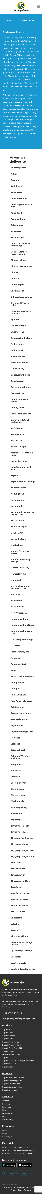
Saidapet (15, 744)
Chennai (16, 20)
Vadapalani (16, 918)
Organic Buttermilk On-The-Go (14, 1077)
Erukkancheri (18, 344)
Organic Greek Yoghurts (12, 1080)
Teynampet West (19, 832)
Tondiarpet (16, 887)
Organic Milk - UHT (10, 1064)
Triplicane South (19, 905)
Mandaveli (16, 580)
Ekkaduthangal (18, 326)
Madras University (20, 568)
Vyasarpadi (16, 957)
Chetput (15, 278)
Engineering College (21, 338)
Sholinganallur (18, 801)
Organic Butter (8, 1039)
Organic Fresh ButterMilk (12, 1048)
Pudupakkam (17, 682)
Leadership (6, 1107)
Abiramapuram (18, 168)
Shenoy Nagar (18, 795)
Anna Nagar (17, 192)
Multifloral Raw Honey (11, 1054)
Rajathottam (17, 707)
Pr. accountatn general (22, 676)
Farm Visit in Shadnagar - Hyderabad (17, 1153)
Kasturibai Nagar (19, 461)
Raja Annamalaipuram (22, 701)
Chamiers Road (18, 260)
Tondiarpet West (19, 899)
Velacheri (15, 924)
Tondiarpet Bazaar (20, 893)
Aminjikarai (17, 186)
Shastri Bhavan (18, 783)
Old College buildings (22, 639)
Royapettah (17, 725)
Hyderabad (33, 1187)
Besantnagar (17, 237)
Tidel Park (16, 862)
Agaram (15, 180)
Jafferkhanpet (18, 434)
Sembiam (16, 777)
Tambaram (16, 813)
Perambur (16, 658)
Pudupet (15, 688)
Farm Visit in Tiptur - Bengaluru (15, 1147)
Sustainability (7, 1119)
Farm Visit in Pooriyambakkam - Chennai (18, 1150)
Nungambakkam (19, 619)
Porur (13, 670)
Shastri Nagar (18, 789)
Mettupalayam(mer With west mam (20, 587)
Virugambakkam (19, 936)
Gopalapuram (17, 381)
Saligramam (17, 764)
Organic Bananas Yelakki (12, 1087)
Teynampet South (20, 826)
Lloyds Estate (18, 533)
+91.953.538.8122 (12, 1013)
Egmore (15, 320)
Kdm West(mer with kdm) (21, 468)
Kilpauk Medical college (23, 481)
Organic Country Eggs (11, 1084)
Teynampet (17, 820)
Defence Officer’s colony (20, 304)
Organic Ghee (7, 1032)
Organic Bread (8, 1051)
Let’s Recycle (7, 1136)
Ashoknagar (17, 225)
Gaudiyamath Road (20, 375)
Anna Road (16, 213)
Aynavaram (16, 231)
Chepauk (15, 272)
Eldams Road (17, 332)
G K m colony (17, 369)
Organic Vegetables (10, 1090)
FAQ (3, 1116)
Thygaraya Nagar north (22, 850)
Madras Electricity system (20, 552)
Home (8, 20)
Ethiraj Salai (17, 350)
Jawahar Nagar (18, 446)
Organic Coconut (9, 1057)
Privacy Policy (7, 1113)
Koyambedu (17, 506)
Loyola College (18, 539)
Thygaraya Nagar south (23, 856)
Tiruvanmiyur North (21, 881)
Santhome (16, 770)
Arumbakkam (18, 219)
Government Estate (21, 387)
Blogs (4, 1133)
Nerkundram (17, 607)
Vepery (14, 930)
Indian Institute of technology (20, 421)
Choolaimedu (17, 291)
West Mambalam (19, 963)
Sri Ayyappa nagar (20, 807)
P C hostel (16, 646)
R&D (4, 1110)
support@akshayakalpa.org (19, 1018)
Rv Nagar (15, 738)
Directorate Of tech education (21, 312)
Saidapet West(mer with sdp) (21, 757)
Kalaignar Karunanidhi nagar (22, 454)
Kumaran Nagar (19, 527)
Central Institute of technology (20, 244)
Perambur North (19, 664)
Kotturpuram (17, 500)
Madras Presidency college (20, 560)
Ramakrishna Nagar (21, 713)
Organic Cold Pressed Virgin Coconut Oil (18, 1060)
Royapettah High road (22, 731)
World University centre (23, 969)
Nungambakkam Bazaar (23, 625)
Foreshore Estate (19, 362)
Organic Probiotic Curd (11, 1045)
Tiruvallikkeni (18, 869)
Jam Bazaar (17, 440)
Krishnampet (17, 520)
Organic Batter (8, 1067)
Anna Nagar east (19, 198)
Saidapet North (18, 750)
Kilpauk (14, 475)
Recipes (5, 1130)
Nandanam (16, 600)
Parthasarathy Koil (20, 652)
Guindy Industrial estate (19, 400)
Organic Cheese (8, 1036)
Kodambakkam (18, 488)
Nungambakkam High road (22, 632)
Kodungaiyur (17, 494)
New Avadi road (19, 613)
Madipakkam (17, 545)
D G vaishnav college (21, 297)
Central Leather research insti (19, 253)
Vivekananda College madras (21, 943)
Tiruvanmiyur (18, 875)
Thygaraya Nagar (19, 844)
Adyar (14, 174)
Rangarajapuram (19, 719)
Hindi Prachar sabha (21, 414)
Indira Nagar (17, 428)
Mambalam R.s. (18, 574)
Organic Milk (7, 1029)
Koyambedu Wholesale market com (22, 513)
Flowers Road (18, 356)
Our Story (6, 1104)
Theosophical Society (22, 838)
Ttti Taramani (18, 912)
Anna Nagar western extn (21, 205)
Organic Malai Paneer (11, 1042)
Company (6, 1101)
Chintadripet (17, 285)
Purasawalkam (18, 695)
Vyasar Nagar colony (21, 950)
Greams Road (18, 393)
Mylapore (15, 594)
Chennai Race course (21, 266)
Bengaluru (17, 1187)
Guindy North (17, 408)
